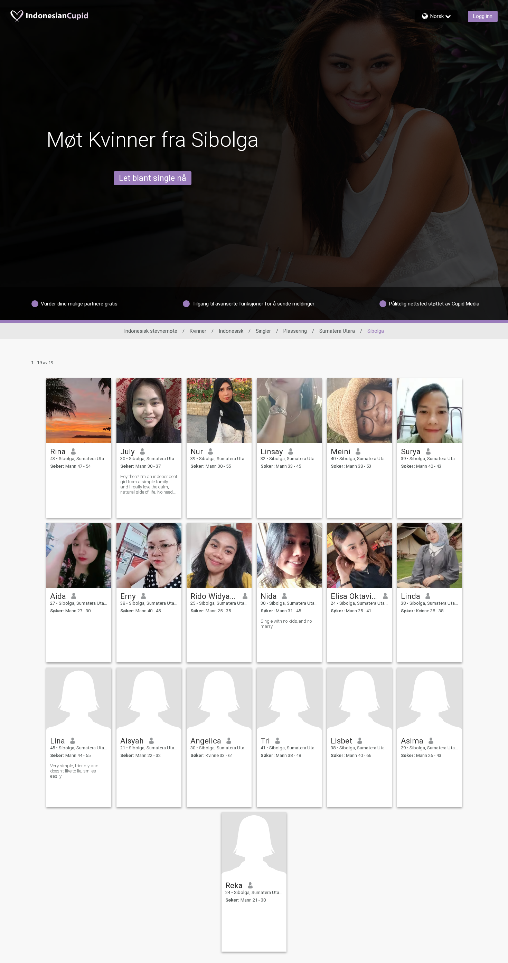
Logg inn (482, 16)
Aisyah (132, 740)
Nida (269, 596)
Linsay (272, 451)
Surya (411, 451)
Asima (412, 740)
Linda (410, 596)
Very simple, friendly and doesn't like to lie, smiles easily (74, 771)
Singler (263, 331)
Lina (57, 740)
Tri (265, 740)
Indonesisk (231, 331)
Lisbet (341, 740)
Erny (128, 596)
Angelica (205, 740)
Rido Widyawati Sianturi (214, 596)
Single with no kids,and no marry (286, 624)
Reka (234, 885)
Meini (340, 451)
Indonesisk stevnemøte (150, 331)
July (127, 451)
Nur (196, 451)
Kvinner (198, 331)
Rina (58, 451)
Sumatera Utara (337, 331)
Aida (58, 596)
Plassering (295, 331)
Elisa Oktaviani (354, 596)
